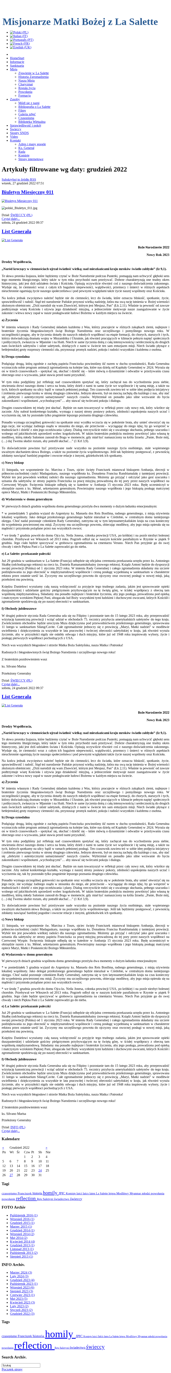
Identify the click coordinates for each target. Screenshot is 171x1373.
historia (38, 1193)
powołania (157, 1193)
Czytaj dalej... (11, 219)
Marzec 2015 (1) (21, 1226)
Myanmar (136, 1193)
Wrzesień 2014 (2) (22, 1234)
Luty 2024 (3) (19, 1276)
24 (40, 1170)
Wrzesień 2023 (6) (22, 1287)
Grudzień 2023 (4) (22, 1280)
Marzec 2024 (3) (21, 1272)
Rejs (40, 1199)
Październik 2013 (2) (24, 1253)
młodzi (146, 1193)
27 (11, 1175)
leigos (112, 1193)
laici (80, 1193)
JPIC (62, 1193)
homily (51, 1192)
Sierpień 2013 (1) (21, 1256)
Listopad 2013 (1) (22, 1249)
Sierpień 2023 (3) (21, 1291)
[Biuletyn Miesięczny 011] (20, 201)
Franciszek (25, 1193)
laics (86, 1193)
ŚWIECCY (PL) (21, 215)
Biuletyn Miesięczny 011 (28, 192)
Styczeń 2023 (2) (21, 1310)
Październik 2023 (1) (24, 1283)
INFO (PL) (17, 1127)
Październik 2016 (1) (24, 1215)
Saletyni (48, 1199)
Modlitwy (123, 1193)
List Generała (16, 231)
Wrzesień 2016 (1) (22, 1219)
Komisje (71, 1193)
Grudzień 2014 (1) (22, 1230)
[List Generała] (12, 240)
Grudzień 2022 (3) (22, 1313)
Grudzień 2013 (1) (22, 1245)
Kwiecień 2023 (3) (22, 1302)
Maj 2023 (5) (18, 1298)
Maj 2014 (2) (18, 1238)
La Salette (102, 1193)
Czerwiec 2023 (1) (22, 1295)
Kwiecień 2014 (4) (22, 1241)
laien (92, 1193)
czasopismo (10, 1193)
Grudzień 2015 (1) (22, 1223)
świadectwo (62, 1199)
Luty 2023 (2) (19, 1306)
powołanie (9, 1199)
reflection (26, 1198)
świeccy (76, 1199)
